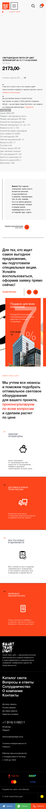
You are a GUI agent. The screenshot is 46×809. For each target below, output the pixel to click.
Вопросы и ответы (18, 682)
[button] (17, 227)
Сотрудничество (16, 687)
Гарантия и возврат (10, 714)
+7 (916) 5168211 (13, 722)
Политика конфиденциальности (14, 743)
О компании (12, 691)
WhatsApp (6, 727)
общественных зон (9, 665)
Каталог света (14, 12)
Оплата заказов (9, 708)
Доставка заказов (9, 711)
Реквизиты (6, 747)
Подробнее (29, 107)
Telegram (5, 730)
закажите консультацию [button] (11, 92)
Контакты (10, 695)
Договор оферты (9, 704)
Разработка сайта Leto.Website (15, 789)
